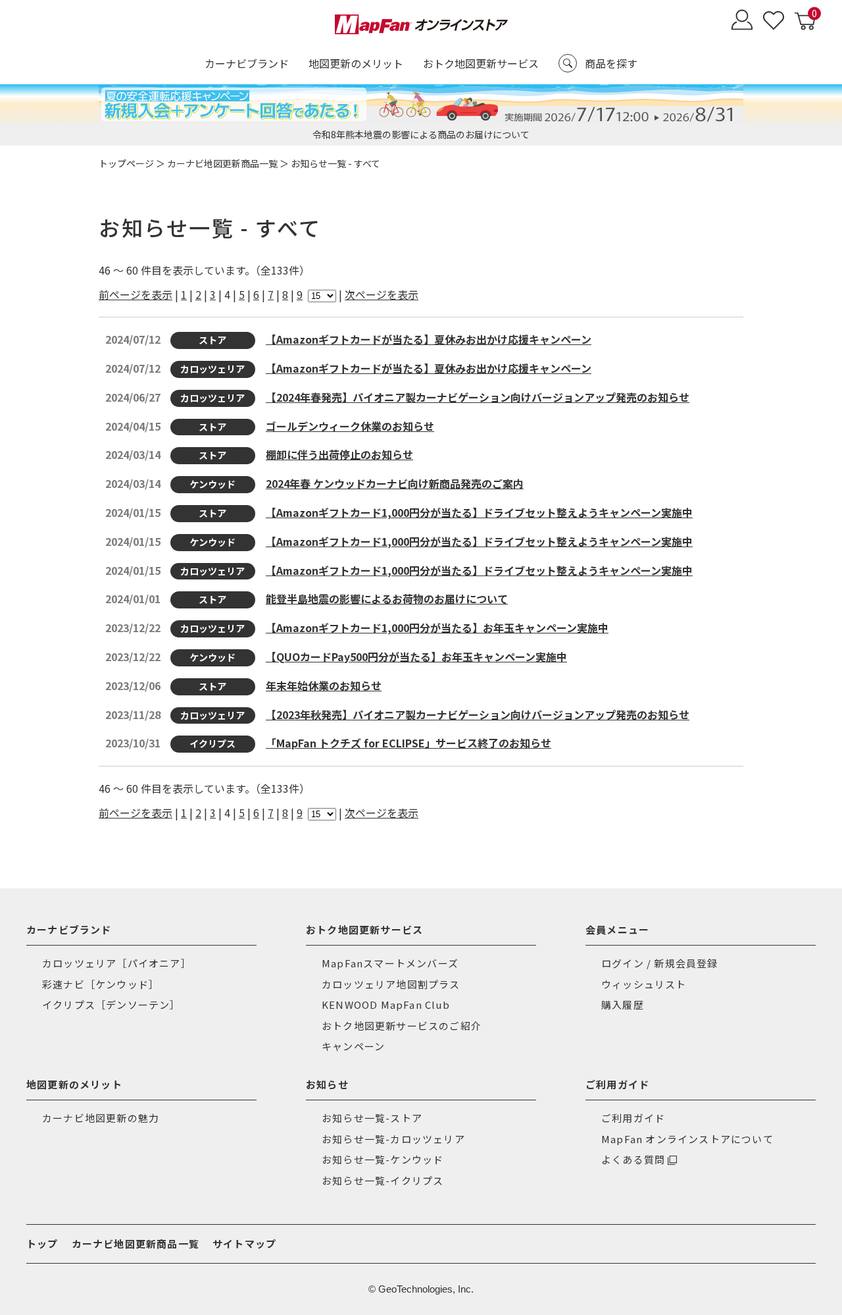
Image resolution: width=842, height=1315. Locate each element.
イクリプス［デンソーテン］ (111, 1004)
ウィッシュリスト (644, 984)
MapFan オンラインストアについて (687, 1139)
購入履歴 (622, 1004)
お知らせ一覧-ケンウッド (382, 1159)
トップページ (126, 163)
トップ (42, 1243)
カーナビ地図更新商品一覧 (222, 163)
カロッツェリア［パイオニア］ (116, 963)
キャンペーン (353, 1046)
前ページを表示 (135, 294)
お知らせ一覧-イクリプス (382, 1180)
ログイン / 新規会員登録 (659, 963)
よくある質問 (633, 1159)
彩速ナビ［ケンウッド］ (100, 984)
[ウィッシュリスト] (773, 21)
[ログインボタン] (742, 21)
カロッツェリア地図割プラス (391, 984)
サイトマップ (244, 1243)
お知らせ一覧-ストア (372, 1118)
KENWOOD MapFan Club (386, 1004)
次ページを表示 (381, 294)
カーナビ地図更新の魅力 (100, 1118)
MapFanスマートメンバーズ (390, 963)
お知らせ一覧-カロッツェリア (393, 1139)
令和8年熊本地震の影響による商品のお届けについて (421, 134)
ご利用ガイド (633, 1118)
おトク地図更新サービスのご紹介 (402, 1026)
